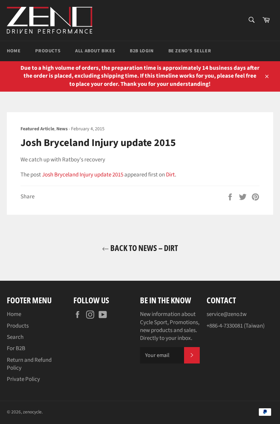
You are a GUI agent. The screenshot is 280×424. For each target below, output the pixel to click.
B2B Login (141, 51)
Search (15, 337)
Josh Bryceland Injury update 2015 (82, 175)
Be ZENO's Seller (189, 51)
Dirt (170, 175)
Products (47, 51)
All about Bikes (95, 51)
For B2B (16, 348)
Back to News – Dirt (143, 247)
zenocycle (32, 412)
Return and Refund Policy (29, 364)
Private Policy (23, 379)
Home (13, 51)
